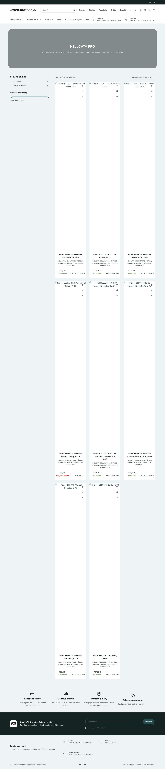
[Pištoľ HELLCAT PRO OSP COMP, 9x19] (105, 166)
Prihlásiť (148, 722)
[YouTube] (154, 2)
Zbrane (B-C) (15, 19)
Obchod (92, 10)
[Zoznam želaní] (145, 10)
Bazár (59, 19)
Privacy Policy (101, 728)
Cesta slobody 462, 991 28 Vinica (109, 21)
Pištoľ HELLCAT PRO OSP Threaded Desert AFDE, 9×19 (105, 456)
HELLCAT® (61, 261)
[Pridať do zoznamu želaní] (82, 86)
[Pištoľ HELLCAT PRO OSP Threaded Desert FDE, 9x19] (139, 365)
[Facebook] (150, 2)
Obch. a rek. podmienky (146, 765)
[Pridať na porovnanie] (82, 91)
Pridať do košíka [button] (78, 273)
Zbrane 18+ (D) (33, 19)
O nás (113, 10)
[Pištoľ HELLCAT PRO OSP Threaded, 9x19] (70, 567)
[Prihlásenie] (140, 10)
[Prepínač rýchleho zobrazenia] (82, 96)
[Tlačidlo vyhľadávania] (74, 10)
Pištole (79, 261)
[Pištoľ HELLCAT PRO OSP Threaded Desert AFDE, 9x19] (105, 365)
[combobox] (56, 10)
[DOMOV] (43, 52)
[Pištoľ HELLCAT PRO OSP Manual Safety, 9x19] (70, 365)
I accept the (97, 728)
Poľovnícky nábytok (73, 19)
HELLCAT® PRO (71, 261)
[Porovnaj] (149, 10)
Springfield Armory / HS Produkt (70, 263)
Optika (48, 19)
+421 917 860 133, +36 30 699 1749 (142, 21)
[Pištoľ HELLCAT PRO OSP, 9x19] (105, 567)
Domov (82, 10)
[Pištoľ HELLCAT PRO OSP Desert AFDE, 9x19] (139, 166)
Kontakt (123, 10)
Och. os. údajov (128, 765)
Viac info (78, 475)
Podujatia (103, 10)
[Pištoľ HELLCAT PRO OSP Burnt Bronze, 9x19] (70, 166)
